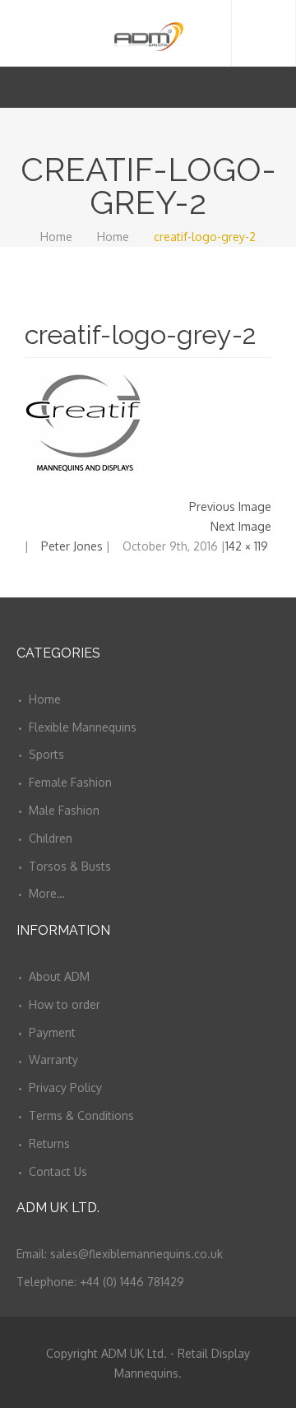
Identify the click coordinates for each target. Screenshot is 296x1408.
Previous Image (230, 506)
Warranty (53, 1059)
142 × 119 (246, 546)
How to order (64, 1004)
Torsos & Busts (70, 866)
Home (56, 237)
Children (50, 838)
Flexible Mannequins (82, 727)
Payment (52, 1032)
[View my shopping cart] (254, 87)
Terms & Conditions (81, 1115)
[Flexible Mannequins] (148, 33)
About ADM (59, 976)
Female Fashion (70, 782)
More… (47, 893)
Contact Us (58, 1171)
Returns (49, 1143)
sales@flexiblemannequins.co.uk (136, 1254)
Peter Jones (72, 546)
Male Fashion (64, 810)
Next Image (240, 526)
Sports (46, 754)
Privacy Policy (65, 1087)
